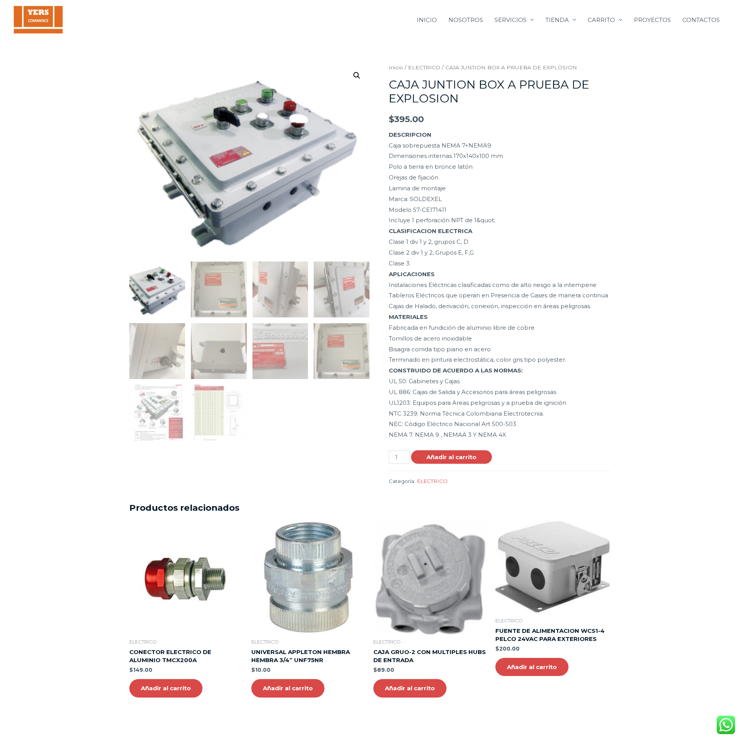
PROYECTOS (652, 19)
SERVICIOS (511, 19)
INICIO (427, 19)
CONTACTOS (701, 19)
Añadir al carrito (451, 457)
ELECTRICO (424, 67)
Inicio (396, 67)
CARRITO (601, 19)
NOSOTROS (465, 19)
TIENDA (557, 19)
